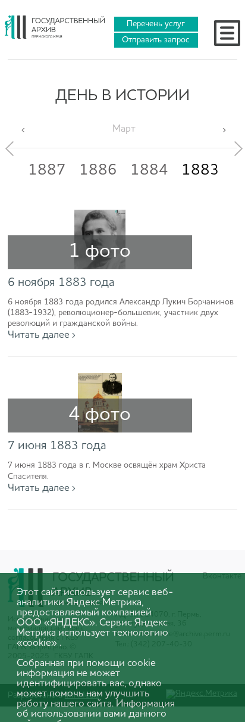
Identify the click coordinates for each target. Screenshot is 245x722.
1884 (149, 170)
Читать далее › (42, 335)
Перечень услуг (156, 24)
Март (124, 129)
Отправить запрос (156, 40)
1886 (98, 170)
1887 (47, 170)
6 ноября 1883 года (61, 283)
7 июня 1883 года (57, 446)
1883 (200, 170)
